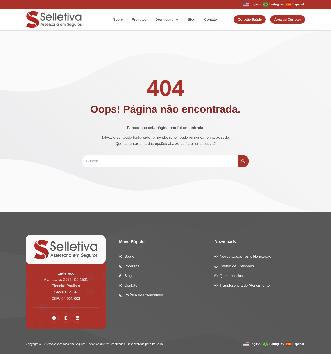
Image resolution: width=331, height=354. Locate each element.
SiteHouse (157, 344)
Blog (191, 19)
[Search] (243, 161)
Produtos (139, 19)
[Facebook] (54, 318)
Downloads (164, 19)
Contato (210, 19)
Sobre (118, 19)
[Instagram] (65, 318)
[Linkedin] (77, 318)
